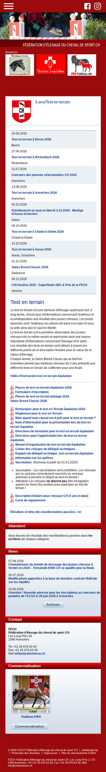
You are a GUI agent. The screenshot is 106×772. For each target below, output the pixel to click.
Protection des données (26, 753)
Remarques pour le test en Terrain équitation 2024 (50, 409)
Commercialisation (29, 726)
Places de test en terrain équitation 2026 (43, 387)
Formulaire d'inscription (32, 392)
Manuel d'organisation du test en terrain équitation (50, 444)
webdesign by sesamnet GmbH (86, 751)
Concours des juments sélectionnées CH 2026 (44, 175)
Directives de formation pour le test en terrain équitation (54, 431)
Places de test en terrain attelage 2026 (42, 396)
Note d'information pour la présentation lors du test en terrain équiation (50, 425)
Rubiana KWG (31, 716)
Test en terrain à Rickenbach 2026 (35, 157)
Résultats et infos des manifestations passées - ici (46, 512)
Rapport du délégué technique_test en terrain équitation (54, 453)
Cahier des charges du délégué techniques (45, 449)
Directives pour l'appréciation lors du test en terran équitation (48, 438)
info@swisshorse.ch (20, 765)
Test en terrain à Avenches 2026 (34, 192)
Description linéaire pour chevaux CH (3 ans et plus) (51, 496)
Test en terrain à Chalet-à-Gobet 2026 (38, 231)
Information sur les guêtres (34, 458)
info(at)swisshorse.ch (30, 653)
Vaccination (23, 462)
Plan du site (68, 753)
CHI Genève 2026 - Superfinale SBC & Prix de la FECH (49, 285)
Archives (53, 604)
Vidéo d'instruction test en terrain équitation (40, 376)
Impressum (50, 753)
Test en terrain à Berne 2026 (31, 139)
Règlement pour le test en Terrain (38, 413)
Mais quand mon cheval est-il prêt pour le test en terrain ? (55, 418)
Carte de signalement (30, 500)
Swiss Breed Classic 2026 (30, 267)
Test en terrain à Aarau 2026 (31, 249)
